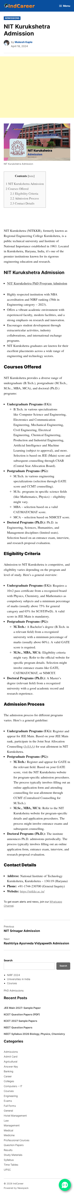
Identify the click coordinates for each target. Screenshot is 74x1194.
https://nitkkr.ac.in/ (32, 891)
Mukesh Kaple (24, 42)
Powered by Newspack (16, 1188)
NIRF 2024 (13, 975)
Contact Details (22, 203)
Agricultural (10, 1061)
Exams (8, 1100)
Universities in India (18, 979)
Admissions (12, 18)
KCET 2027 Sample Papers (20, 1020)
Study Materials (13, 1154)
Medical (8, 1130)
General (8, 1110)
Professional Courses (16, 1140)
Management (12, 1125)
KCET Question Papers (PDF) (22, 1014)
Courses (12, 983)
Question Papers (14, 1145)
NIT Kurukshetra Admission (25, 184)
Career (8, 1076)
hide (31, 176)
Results (8, 1150)
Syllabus (9, 1159)
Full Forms (10, 1105)
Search (8, 960)
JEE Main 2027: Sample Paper (22, 1007)
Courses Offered (17, 189)
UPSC (7, 1169)
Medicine (9, 1135)
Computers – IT (13, 1086)
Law (6, 1120)
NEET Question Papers (18, 1027)
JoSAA (29, 746)
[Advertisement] (37, 87)
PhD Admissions (14, 990)
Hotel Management (15, 1115)
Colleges (9, 1081)
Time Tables (11, 1164)
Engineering (11, 1095)
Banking (8, 1071)
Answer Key (11, 1066)
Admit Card (10, 1056)
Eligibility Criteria (24, 193)
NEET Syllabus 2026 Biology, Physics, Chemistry (34, 1033)
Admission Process (24, 198)
